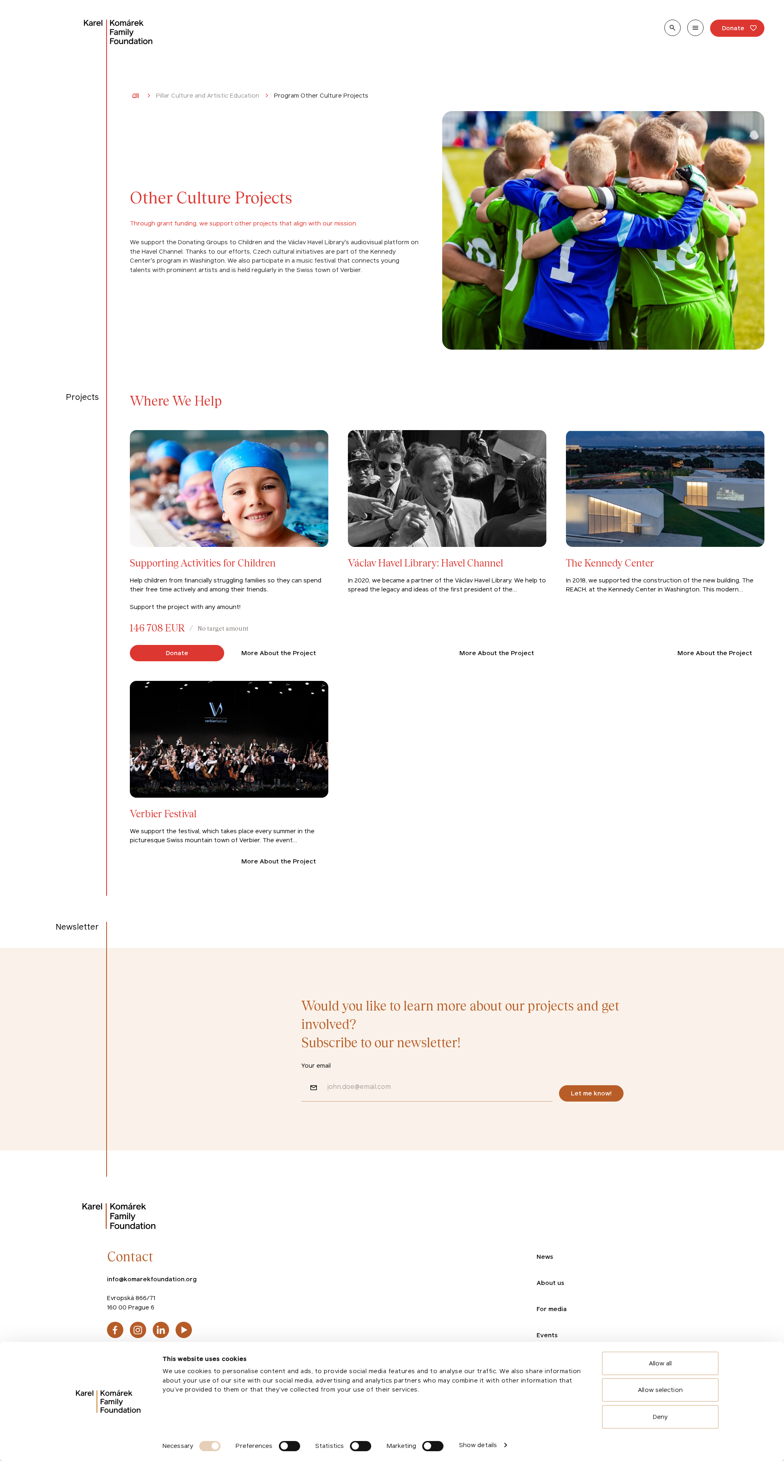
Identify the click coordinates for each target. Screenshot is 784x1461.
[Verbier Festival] (229, 775)
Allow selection (660, 1389)
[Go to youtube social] (184, 1330)
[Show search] (672, 28)
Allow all (660, 1363)
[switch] (289, 1446)
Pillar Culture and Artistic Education (207, 96)
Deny (660, 1416)
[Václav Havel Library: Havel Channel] (447, 545)
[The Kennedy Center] (665, 545)
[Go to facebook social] (115, 1330)
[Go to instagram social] (138, 1330)
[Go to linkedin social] (161, 1330)
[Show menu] (695, 28)
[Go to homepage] (118, 32)
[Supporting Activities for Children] (229, 545)
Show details (478, 1445)
